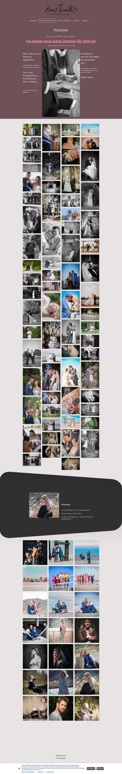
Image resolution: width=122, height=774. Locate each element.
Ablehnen (100, 768)
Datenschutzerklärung (27, 772)
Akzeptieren (91, 768)
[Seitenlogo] (61, 9)
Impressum (40, 772)
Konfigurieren (50, 772)
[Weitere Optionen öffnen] (91, 20)
